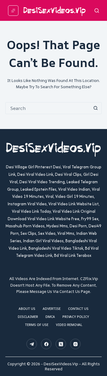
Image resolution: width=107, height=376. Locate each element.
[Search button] (95, 108)
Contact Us (78, 309)
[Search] (97, 10)
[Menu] (13, 10)
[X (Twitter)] (61, 344)
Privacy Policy (75, 317)
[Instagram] (75, 344)
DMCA (50, 317)
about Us (27, 309)
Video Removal (69, 325)
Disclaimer (28, 317)
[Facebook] (46, 344)
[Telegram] (31, 344)
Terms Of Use (36, 325)
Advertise (52, 309)
